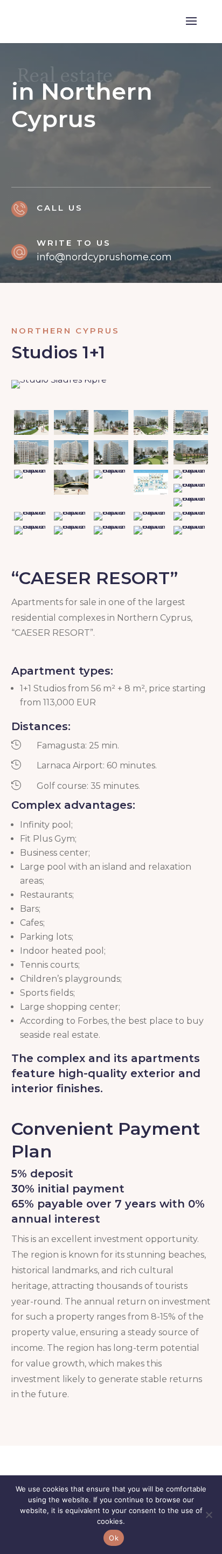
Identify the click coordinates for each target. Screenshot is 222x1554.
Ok (114, 1538)
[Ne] (208, 1514)
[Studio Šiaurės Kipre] (59, 388)
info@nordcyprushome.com (104, 257)
